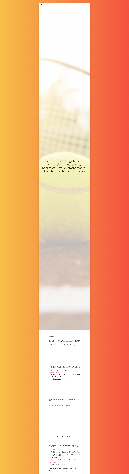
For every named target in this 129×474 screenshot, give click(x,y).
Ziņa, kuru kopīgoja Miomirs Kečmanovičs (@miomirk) (58, 442)
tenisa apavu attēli (52, 449)
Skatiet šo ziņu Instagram (53, 440)
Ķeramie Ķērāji (85, 4)
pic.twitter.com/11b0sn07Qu (68, 460)
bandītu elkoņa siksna (52, 462)
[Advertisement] (64, 357)
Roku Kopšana (79, 4)
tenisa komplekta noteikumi (53, 403)
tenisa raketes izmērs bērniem (54, 372)
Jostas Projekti (74, 4)
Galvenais (69, 4)
